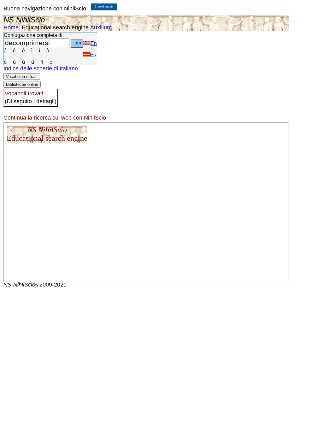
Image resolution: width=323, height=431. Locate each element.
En (94, 43)
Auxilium (101, 27)
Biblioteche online (22, 84)
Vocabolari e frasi (22, 76)
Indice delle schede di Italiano (40, 68)
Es (93, 54)
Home (11, 27)
